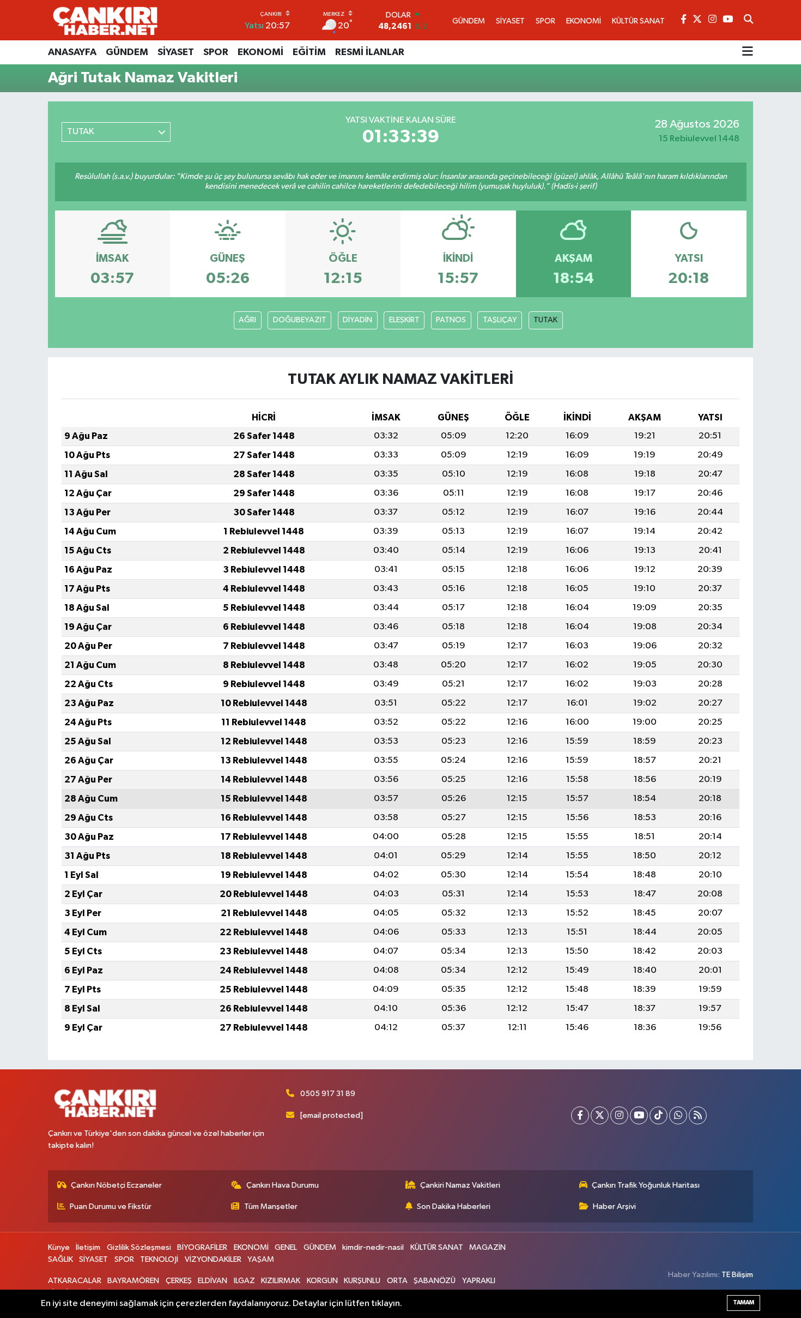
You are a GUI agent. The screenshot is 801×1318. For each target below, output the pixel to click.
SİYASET (175, 52)
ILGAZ (244, 1281)
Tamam (743, 1302)
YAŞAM (260, 1259)
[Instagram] (619, 1115)
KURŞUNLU (362, 1281)
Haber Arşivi (614, 1206)
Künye (59, 1247)
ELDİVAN (212, 1281)
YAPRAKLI (478, 1281)
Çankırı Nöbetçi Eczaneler (116, 1185)
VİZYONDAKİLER (213, 1259)
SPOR (215, 52)
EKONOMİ (260, 52)
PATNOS (451, 320)
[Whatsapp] (678, 1115)
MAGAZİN (487, 1247)
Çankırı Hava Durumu (282, 1185)
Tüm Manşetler (271, 1206)
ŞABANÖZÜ (435, 1281)
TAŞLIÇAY (500, 320)
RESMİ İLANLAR (369, 52)
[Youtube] (639, 1115)
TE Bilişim (737, 1275)
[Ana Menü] (747, 52)
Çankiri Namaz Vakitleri (460, 1185)
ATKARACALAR (74, 1281)
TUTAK (545, 320)
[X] (600, 1115)
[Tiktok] (659, 1115)
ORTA (397, 1281)
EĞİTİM (309, 52)
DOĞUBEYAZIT (299, 320)
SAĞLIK (60, 1259)
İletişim (88, 1247)
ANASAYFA (72, 52)
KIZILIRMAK (280, 1281)
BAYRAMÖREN (133, 1281)
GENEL (286, 1247)
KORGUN (322, 1281)
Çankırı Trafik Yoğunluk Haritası (646, 1185)
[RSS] (698, 1115)
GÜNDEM (127, 52)
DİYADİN (357, 320)
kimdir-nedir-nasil (373, 1247)
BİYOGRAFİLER (202, 1247)
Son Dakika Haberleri (453, 1206)
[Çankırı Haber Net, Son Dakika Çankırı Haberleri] (105, 20)
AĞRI (247, 320)
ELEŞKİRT (404, 320)
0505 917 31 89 (327, 1094)
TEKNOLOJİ (159, 1259)
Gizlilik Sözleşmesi (139, 1247)
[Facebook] (580, 1115)
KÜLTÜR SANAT (436, 1247)
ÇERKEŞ (179, 1281)
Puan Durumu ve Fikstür (110, 1206)
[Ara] (748, 20)
